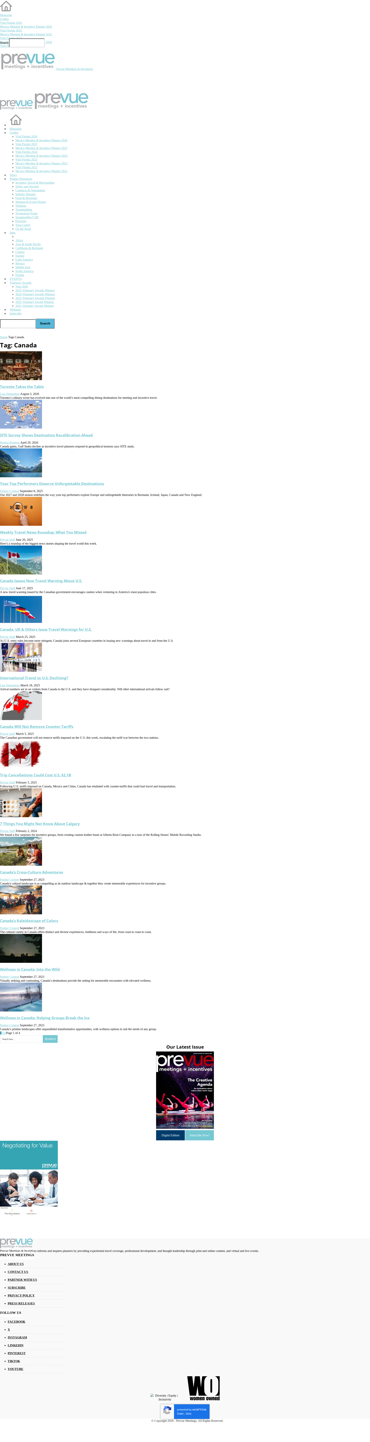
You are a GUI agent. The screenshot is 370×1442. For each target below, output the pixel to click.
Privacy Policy (21, 1295)
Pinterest (17, 1353)
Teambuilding (23, 209)
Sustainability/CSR (27, 217)
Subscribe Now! (199, 1135)
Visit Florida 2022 (26, 167)
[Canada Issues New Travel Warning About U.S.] (21, 573)
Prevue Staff (7, 539)
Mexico (20, 263)
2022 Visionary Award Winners (34, 302)
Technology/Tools (26, 213)
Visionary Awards (20, 282)
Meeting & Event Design (30, 202)
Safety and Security (27, 186)
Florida (19, 275)
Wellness (20, 205)
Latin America (24, 259)
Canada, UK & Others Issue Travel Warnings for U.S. (46, 629)
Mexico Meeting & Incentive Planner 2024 (41, 155)
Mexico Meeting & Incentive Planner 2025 (26, 34)
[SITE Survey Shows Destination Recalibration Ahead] (21, 427)
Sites (12, 232)
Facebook (16, 1321)
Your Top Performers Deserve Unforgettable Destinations (52, 483)
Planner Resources (21, 178)
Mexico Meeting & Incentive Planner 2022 (41, 171)
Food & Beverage (26, 198)
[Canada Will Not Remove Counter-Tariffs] (21, 719)
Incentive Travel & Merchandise (35, 182)
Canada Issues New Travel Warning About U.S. (41, 580)
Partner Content (9, 491)
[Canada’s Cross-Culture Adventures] (21, 864)
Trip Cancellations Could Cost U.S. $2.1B (35, 775)
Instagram (17, 1337)
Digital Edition (170, 1135)
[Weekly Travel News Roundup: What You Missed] (21, 524)
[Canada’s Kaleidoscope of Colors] (21, 913)
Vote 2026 (21, 286)
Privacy (180, 1413)
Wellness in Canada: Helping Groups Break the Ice (44, 1017)
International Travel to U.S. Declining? (34, 677)
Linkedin (16, 1345)
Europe (19, 255)
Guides (4, 19)
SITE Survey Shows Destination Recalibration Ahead (46, 435)
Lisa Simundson (10, 394)
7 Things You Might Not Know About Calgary (40, 823)
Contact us (18, 1271)
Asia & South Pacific (28, 244)
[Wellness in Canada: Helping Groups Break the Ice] (21, 1010)
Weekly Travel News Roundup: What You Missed (43, 532)
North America (24, 271)
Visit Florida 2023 (26, 159)
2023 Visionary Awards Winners (35, 298)
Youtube (15, 1369)
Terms (188, 1413)
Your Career (22, 225)
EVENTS (16, 278)
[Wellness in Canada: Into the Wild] (21, 961)
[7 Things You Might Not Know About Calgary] (21, 816)
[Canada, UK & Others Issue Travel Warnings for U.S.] (21, 621)
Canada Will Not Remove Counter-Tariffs (36, 726)
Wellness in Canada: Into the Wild (30, 969)
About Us (16, 1264)
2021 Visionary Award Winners (34, 305)
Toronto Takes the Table (22, 386)
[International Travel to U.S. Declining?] (21, 670)
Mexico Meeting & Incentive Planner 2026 (26, 26)
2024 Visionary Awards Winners (35, 294)
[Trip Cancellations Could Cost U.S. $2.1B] (21, 767)
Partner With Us (22, 1279)
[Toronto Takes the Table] (21, 379)
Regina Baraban (10, 442)
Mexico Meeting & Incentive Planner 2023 (41, 163)
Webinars (15, 309)
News (13, 175)
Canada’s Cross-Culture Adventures (31, 872)
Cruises (19, 252)
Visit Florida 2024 (11, 38)
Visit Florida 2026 (11, 22)
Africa (19, 240)
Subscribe (16, 313)
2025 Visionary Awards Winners (35, 290)
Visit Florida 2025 (11, 30)
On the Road (23, 228)
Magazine (6, 15)
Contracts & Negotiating (30, 190)
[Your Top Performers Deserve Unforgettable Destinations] (21, 476)
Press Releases (21, 1303)
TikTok (14, 1361)
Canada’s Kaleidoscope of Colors (29, 920)
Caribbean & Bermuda (29, 248)
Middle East (22, 267)
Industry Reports (25, 194)
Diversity (21, 221)
